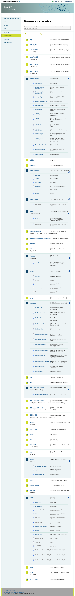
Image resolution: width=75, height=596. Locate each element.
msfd (32, 459)
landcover (33, 429)
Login (55, 1)
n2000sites (38, 130)
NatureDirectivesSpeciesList (42, 145)
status (37, 193)
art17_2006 (34, 57)
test (31, 498)
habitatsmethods (40, 355)
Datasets (6, 22)
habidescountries (40, 339)
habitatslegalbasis (40, 344)
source (37, 284)
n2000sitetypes (39, 133)
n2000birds (38, 119)
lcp (31, 452)
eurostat (33, 243)
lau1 (31, 434)
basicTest (38, 502)
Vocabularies (8, 35)
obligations (38, 190)
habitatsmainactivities (41, 350)
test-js (37, 530)
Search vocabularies (32, 34)
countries (38, 263)
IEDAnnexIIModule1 (37, 387)
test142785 (38, 534)
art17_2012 (34, 64)
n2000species (39, 139)
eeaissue (38, 186)
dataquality (38, 97)
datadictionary (35, 170)
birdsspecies (39, 329)
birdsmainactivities (41, 313)
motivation (38, 109)
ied (31, 382)
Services (6, 39)
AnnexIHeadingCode (41, 394)
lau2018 (33, 445)
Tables (6, 25)
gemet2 (32, 271)
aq (31, 39)
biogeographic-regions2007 (39, 87)
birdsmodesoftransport (42, 324)
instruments (38, 371)
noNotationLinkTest (41, 526)
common (33, 165)
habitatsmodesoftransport (42, 361)
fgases (32, 256)
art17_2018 (34, 71)
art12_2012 (34, 45)
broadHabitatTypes (40, 466)
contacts (37, 175)
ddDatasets (38, 179)
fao (31, 249)
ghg (31, 298)
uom (31, 567)
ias (31, 377)
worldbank (34, 579)
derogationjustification (42, 334)
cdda (32, 160)
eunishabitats (39, 105)
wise (31, 572)
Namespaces (8, 42)
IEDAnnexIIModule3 (37, 401)
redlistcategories (40, 149)
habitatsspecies (40, 366)
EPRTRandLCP (35, 231)
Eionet (11, 15)
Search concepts (47, 34)
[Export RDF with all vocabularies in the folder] (69, 79)
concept (37, 276)
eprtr (31, 211)
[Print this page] (59, 1)
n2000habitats (39, 125)
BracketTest (38, 506)
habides (33, 303)
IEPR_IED (33, 415)
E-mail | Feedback (9, 590)
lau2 (31, 440)
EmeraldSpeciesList (41, 101)
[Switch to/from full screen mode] (62, 1)
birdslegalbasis (40, 308)
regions (37, 470)
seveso (32, 490)
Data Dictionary (18, 15)
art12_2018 (34, 50)
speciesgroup (39, 154)
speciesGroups (39, 474)
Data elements (8, 29)
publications (34, 485)
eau (36, 514)
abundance (38, 83)
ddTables (38, 182)
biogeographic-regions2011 (39, 92)
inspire (32, 422)
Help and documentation (11, 18)
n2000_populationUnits (42, 114)
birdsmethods (39, 318)
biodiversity (34, 78)
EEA (11, 1)
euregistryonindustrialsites (40, 238)
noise (32, 480)
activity (37, 218)
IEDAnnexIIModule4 (37, 408)
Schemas (6, 32)
